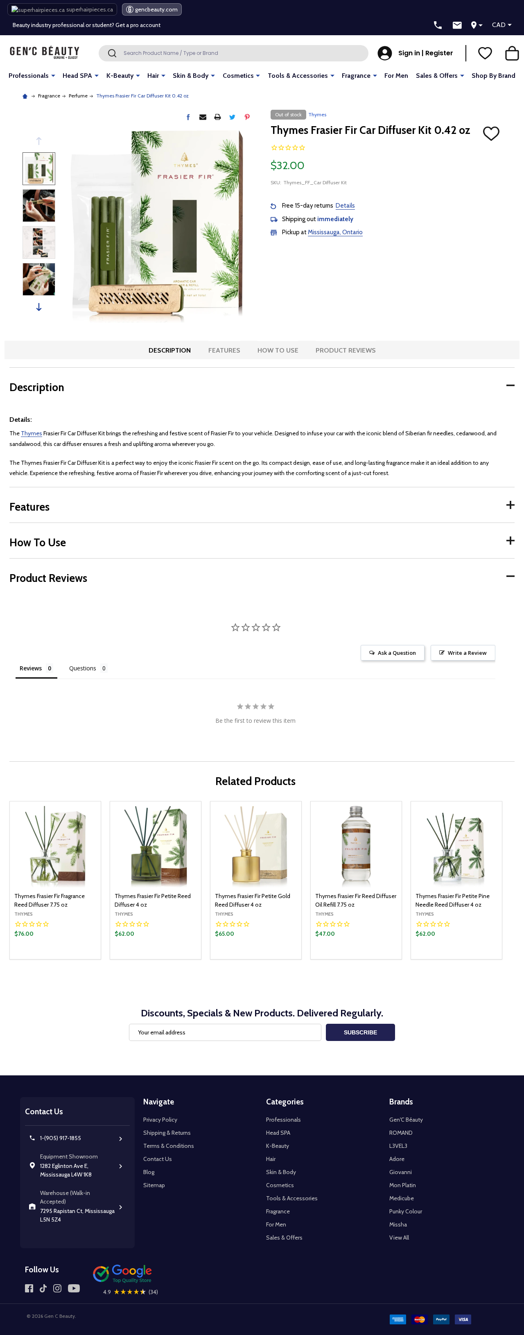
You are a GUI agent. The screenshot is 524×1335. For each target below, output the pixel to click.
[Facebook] (188, 117)
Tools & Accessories (298, 75)
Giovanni (400, 1172)
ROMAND (401, 1132)
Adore (396, 1159)
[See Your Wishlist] (485, 53)
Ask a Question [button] (397, 652)
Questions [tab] (82, 668)
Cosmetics (238, 75)
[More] (53, 75)
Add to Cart (470, 957)
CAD (499, 25)
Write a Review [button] (467, 652)
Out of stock (55, 959)
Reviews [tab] (31, 668)
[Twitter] (232, 117)
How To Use (277, 350)
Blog (148, 1172)
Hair (153, 75)
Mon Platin (402, 1185)
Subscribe (360, 1032)
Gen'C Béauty (406, 1119)
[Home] (26, 96)
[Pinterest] (247, 117)
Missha (398, 1224)
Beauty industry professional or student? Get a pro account (86, 25)
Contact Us (157, 1159)
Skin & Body (190, 75)
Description (170, 350)
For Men (396, 75)
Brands (401, 1101)
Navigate (158, 1101)
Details (345, 205)
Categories (285, 1101)
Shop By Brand (493, 75)
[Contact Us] (457, 25)
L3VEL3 (398, 1145)
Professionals (29, 75)
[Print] (217, 117)
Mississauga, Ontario (335, 232)
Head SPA (77, 75)
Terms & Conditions (168, 1145)
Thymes (31, 433)
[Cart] (512, 53)
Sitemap (154, 1185)
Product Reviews (346, 350)
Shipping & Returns (167, 1132)
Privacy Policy (160, 1119)
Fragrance (356, 75)
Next (39, 307)
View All (399, 1237)
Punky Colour (405, 1211)
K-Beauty (119, 75)
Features (224, 350)
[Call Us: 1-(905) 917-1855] (438, 25)
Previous (39, 141)
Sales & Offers (437, 75)
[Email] (202, 117)
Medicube (401, 1198)
